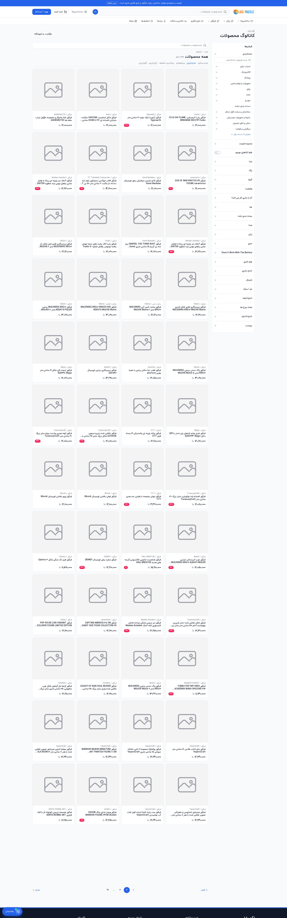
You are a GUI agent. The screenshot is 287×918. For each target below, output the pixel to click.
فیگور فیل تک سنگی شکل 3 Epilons (55, 560)
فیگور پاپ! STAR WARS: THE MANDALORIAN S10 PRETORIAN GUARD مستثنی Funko (145, 877)
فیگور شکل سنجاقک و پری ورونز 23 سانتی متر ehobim (56, 877)
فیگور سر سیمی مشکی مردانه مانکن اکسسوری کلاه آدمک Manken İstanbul (143, 624)
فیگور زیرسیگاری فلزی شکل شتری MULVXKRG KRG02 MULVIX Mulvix (189, 308)
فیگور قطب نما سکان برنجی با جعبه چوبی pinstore (145, 371)
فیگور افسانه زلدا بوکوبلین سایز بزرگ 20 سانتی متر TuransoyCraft (188, 498)
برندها (159, 21)
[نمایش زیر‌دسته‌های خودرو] (216, 100)
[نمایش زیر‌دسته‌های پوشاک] (216, 78)
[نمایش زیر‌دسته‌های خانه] (216, 95)
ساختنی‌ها (245, 21)
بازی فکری (195, 21)
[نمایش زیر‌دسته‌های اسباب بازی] (216, 66)
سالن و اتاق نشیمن (241, 123)
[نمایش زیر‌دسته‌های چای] (216, 89)
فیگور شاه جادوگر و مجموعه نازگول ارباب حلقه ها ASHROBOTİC (53, 119)
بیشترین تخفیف (166, 63)
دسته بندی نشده (242, 106)
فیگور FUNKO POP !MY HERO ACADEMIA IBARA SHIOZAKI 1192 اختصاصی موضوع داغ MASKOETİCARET (190, 687)
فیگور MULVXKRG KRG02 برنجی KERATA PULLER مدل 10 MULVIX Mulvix (56, 308)
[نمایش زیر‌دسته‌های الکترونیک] (216, 72)
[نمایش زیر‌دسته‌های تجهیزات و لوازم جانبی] (216, 83)
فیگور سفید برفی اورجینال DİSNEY (100, 560)
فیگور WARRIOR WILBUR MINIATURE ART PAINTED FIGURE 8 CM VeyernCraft (99, 750)
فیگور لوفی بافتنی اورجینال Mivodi (100, 496)
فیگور (213, 21)
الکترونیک (245, 72)
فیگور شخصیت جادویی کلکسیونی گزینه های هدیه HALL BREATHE (143, 561)
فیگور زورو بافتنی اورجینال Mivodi (56, 496)
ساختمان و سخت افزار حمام (237, 112)
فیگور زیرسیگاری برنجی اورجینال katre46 (101, 371)
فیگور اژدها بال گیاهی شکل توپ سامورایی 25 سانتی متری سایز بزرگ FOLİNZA (56, 687)
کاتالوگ (198, 52)
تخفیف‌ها (145, 21)
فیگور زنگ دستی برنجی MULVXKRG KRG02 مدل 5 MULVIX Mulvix (189, 371)
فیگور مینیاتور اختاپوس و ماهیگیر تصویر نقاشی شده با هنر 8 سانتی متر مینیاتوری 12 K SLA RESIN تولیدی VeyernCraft (189, 813)
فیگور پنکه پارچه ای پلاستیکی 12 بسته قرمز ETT (143, 435)
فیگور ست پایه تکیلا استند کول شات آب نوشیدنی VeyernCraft (144, 813)
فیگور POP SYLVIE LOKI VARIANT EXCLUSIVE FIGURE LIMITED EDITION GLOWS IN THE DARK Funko (54, 624)
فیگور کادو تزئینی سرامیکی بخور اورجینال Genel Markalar (142, 182)
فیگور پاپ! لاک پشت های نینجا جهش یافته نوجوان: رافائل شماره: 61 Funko (99, 245)
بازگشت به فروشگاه (43, 34)
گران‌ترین (143, 63)
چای (248, 89)
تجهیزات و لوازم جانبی (240, 83)
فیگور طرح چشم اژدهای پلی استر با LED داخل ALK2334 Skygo (187, 435)
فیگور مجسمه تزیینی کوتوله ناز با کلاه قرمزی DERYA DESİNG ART (54, 813)
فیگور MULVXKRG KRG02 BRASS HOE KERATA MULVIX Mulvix (98, 308)
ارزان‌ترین (153, 63)
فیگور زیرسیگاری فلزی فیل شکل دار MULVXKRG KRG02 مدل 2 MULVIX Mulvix (56, 245)
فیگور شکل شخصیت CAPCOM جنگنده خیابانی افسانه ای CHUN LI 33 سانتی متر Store (98, 119)
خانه (248, 94)
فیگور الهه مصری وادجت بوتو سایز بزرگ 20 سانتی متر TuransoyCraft (54, 435)
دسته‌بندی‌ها (77, 11)
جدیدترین (191, 63)
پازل (228, 21)
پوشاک (247, 77)
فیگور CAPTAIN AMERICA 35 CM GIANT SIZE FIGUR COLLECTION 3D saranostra (99, 624)
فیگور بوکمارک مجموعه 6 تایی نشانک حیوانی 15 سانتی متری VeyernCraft (144, 750)
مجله (131, 21)
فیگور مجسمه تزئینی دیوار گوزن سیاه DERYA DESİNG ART (99, 877)
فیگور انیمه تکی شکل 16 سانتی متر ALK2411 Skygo (56, 371)
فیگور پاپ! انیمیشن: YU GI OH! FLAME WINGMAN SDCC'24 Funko (187, 119)
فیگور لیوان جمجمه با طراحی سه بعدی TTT (143, 498)
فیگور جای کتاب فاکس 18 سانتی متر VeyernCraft (189, 750)
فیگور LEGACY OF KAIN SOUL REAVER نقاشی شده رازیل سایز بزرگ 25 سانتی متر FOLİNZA (98, 687)
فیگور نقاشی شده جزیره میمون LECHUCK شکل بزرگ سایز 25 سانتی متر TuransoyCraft (98, 435)
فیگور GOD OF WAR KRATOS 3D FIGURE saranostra (190, 182)
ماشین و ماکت (176, 21)
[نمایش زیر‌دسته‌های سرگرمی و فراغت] (216, 129)
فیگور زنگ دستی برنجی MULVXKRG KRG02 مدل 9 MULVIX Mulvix (144, 687)
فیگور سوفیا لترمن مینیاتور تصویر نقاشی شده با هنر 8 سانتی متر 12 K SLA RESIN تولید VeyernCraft (53, 750)
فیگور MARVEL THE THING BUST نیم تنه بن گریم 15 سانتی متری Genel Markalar (143, 245)
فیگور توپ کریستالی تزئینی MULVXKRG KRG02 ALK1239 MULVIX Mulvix (188, 561)
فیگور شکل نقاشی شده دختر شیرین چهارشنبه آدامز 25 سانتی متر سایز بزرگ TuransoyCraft (188, 624)
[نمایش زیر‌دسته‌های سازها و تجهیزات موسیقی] (216, 117)
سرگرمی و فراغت (242, 129)
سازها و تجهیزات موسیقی (238, 117)
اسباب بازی (245, 66)
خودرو (247, 100)
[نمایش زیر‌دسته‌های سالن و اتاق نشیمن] (216, 123)
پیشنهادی (180, 63)
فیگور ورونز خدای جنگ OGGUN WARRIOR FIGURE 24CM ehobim (100, 813)
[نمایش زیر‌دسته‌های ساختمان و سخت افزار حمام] (216, 112)
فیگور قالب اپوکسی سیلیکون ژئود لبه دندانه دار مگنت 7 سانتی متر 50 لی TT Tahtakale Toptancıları (98, 182)
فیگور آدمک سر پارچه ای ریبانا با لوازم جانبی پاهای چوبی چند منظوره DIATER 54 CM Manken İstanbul (54, 182)
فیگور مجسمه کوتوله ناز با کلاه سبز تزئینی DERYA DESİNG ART (190, 877)
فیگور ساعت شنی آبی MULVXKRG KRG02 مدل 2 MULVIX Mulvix (145, 308)
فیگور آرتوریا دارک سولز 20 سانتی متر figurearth (144, 119)
